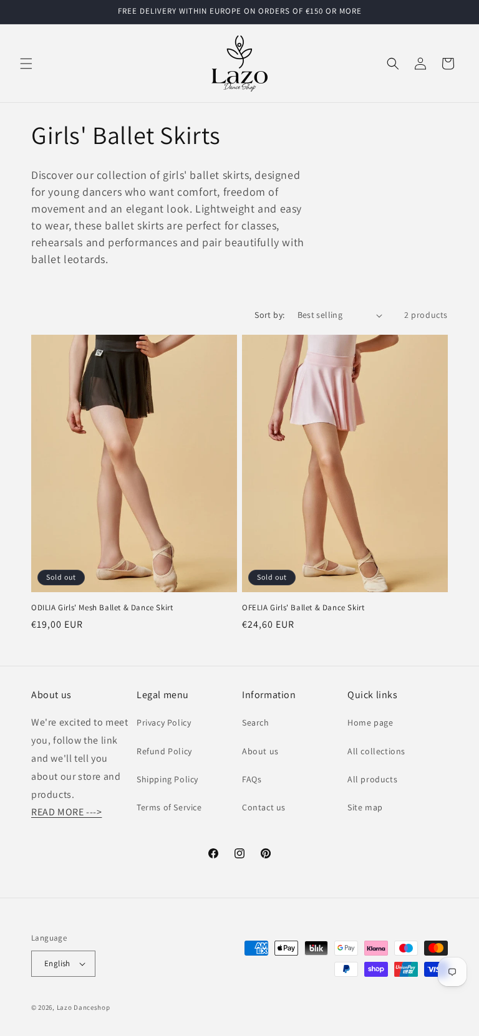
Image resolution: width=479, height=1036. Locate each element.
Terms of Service (169, 807)
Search (255, 722)
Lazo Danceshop (83, 1007)
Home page (370, 722)
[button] (26, 63)
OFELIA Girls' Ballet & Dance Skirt (303, 608)
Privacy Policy (164, 722)
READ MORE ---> (66, 811)
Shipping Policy (167, 779)
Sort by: (269, 314)
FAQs (251, 779)
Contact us (264, 807)
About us (260, 751)
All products (372, 779)
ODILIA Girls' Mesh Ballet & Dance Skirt (102, 608)
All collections (376, 751)
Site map (365, 807)
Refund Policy (164, 751)
